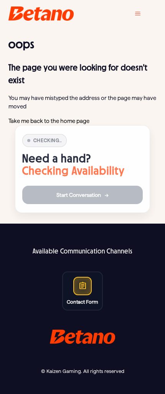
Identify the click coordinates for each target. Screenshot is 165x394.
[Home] (41, 14)
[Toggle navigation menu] (143, 14)
